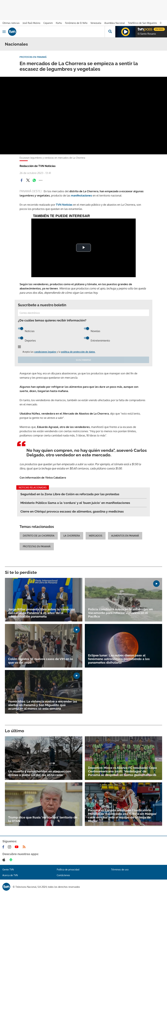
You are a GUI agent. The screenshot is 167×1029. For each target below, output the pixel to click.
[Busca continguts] (110, 31)
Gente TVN (8, 869)
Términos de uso (120, 869)
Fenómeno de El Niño (76, 23)
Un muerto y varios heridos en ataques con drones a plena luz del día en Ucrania (39, 773)
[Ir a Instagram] (10, 847)
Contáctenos (63, 875)
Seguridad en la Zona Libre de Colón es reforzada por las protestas (69, 494)
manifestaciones (81, 195)
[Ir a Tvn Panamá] (56, 32)
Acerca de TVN (10, 875)
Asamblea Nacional (114, 23)
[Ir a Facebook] (3, 847)
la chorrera (71, 535)
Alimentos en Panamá (125, 535)
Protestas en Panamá (37, 546)
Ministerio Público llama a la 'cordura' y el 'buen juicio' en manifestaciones (75, 503)
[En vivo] (139, 29)
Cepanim (48, 23)
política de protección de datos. (78, 351)
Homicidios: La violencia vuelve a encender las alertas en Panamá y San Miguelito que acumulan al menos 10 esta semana (42, 705)
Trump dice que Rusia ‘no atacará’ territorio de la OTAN (42, 819)
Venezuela (96, 23)
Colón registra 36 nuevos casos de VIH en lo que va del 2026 (40, 660)
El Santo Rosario (147, 33)
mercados (95, 535)
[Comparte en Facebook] (21, 180)
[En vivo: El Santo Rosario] (125, 31)
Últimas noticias (11, 23)
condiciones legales (45, 351)
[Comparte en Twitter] (28, 180)
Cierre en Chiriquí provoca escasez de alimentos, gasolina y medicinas (72, 511)
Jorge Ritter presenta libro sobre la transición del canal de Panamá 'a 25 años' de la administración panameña (41, 612)
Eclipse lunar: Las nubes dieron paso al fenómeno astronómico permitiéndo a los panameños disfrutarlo (119, 658)
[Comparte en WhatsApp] (34, 180)
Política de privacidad (68, 869)
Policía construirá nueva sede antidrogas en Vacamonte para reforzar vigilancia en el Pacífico (120, 612)
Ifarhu (59, 23)
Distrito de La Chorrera (38, 535)
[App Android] (11, 860)
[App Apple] (4, 860)
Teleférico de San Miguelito (142, 23)
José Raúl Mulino (31, 23)
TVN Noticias (64, 204)
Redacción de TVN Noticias (37, 166)
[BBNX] (6, 887)
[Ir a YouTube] (17, 847)
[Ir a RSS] (24, 847)
